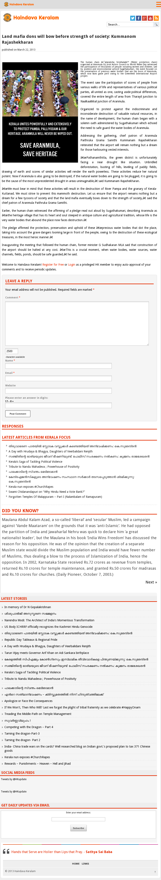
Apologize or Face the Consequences (28, 701)
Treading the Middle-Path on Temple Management (37, 714)
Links (85, 863)
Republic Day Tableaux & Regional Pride (30, 639)
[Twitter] (132, 20)
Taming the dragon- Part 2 (22, 740)
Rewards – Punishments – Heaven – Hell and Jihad (37, 763)
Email (10, 373)
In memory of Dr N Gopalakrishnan (27, 607)
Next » (151, 582)
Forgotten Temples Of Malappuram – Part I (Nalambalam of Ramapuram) (55, 496)
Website (10, 385)
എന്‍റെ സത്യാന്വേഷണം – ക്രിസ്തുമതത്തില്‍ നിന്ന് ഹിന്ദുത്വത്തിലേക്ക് (53, 694)
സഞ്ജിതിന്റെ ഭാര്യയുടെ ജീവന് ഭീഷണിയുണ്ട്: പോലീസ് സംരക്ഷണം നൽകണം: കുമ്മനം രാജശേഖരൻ (79, 456)
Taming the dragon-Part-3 (22, 733)
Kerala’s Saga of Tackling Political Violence (35, 461)
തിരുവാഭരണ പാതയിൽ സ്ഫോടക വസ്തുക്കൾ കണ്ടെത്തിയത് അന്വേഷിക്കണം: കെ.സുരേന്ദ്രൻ (72, 446)
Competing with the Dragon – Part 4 (28, 727)
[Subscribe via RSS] (156, 20)
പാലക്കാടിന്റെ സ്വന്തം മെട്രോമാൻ (33, 471)
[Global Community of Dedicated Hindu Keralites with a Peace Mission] (31, 21)
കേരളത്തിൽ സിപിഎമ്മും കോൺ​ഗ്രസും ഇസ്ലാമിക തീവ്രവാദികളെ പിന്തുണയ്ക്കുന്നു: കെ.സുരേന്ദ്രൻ (76, 659)
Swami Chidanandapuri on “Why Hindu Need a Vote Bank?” (47, 491)
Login (71, 264)
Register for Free (53, 264)
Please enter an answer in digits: (26, 397)
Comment (12, 297)
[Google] (144, 20)
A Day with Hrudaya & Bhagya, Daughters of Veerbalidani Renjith (51, 451)
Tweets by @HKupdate (13, 779)
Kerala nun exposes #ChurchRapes (31, 486)
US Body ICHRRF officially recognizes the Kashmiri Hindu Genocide (48, 626)
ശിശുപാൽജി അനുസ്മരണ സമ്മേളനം (30, 613)
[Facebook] (138, 20)
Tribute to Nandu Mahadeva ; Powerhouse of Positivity (44, 466)
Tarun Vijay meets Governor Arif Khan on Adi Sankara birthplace (46, 653)
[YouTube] (150, 20)
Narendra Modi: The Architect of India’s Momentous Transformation (49, 620)
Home (75, 863)
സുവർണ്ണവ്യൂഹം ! (17, 720)
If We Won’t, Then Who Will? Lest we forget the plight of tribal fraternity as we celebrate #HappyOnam (72, 707)
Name (10, 360)
